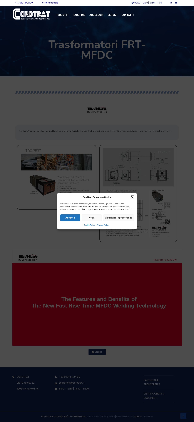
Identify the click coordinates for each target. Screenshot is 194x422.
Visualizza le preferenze (118, 217)
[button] (132, 197)
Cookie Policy (89, 225)
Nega (92, 217)
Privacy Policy (103, 225)
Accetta (70, 217)
